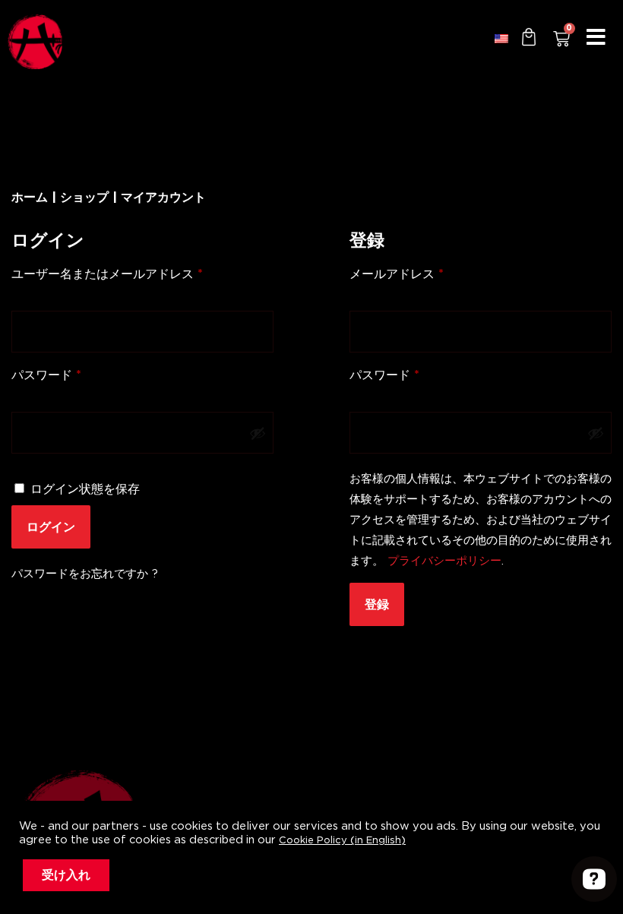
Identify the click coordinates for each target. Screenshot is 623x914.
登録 (377, 604)
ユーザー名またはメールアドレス (112, 273)
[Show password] (257, 433)
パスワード (52, 374)
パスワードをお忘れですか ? (84, 574)
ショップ (84, 198)
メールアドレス (402, 273)
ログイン (51, 527)
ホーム (29, 198)
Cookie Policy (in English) (342, 841)
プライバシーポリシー (444, 561)
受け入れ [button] (66, 875)
